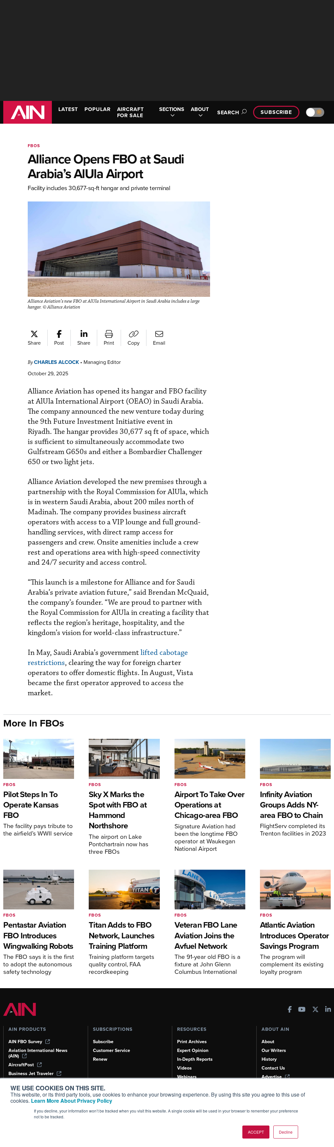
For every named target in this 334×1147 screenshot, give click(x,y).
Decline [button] (286, 1132)
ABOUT (200, 109)
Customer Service (111, 1050)
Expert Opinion (192, 1050)
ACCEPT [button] (256, 1132)
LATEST (68, 109)
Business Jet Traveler (30, 1073)
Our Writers (274, 1050)
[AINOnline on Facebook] (290, 1010)
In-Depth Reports (195, 1059)
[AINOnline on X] (315, 1010)
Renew (100, 1059)
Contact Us (273, 1068)
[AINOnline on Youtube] (302, 1010)
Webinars (187, 1077)
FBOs (34, 146)
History (269, 1059)
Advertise (272, 1077)
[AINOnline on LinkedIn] (328, 1010)
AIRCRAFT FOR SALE (130, 112)
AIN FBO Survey (25, 1041)
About (268, 1041)
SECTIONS (171, 109)
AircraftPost (21, 1065)
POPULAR (97, 109)
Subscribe (276, 112)
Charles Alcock (56, 362)
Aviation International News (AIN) (38, 1053)
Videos (184, 1068)
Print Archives (192, 1041)
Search (228, 112)
